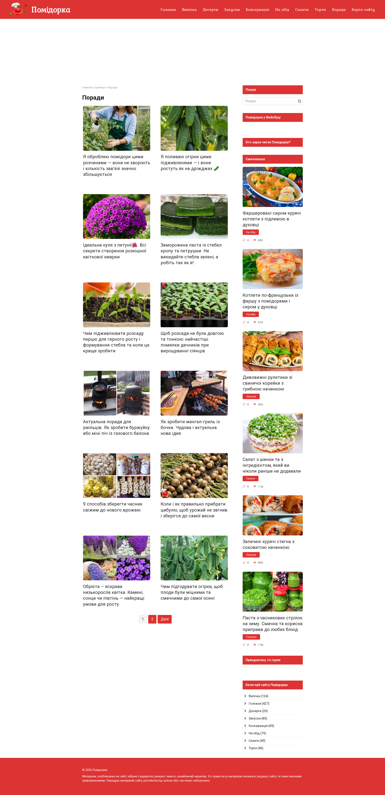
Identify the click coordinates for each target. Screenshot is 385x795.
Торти (320, 9)
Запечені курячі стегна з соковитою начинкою (268, 544)
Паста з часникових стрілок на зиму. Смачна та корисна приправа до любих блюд (273, 623)
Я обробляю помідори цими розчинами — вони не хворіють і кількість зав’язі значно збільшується (116, 165)
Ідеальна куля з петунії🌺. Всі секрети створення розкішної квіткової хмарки (114, 250)
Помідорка (50, 9)
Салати (302, 9)
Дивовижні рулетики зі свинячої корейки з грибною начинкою (267, 383)
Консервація (257, 9)
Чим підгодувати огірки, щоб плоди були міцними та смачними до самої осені (192, 592)
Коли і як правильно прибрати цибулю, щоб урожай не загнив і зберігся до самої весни (194, 509)
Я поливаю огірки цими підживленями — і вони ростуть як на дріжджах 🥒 (190, 162)
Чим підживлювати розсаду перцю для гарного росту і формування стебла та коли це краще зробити (116, 342)
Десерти (210, 9)
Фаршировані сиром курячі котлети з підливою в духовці (272, 218)
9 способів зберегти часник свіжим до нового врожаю (112, 507)
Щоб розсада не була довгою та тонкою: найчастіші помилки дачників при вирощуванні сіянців (192, 342)
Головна (168, 9)
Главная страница (93, 87)
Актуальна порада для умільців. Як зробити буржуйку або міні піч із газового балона (116, 427)
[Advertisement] (192, 49)
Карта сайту (363, 9)
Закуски (232, 9)
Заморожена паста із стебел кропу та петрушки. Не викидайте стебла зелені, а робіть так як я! (191, 253)
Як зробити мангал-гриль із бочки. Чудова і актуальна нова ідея (190, 427)
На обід (282, 9)
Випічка (189, 9)
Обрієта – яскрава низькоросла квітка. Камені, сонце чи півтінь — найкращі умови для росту (113, 595)
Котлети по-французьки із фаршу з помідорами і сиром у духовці (270, 301)
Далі (165, 619)
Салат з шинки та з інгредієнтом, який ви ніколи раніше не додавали (272, 465)
